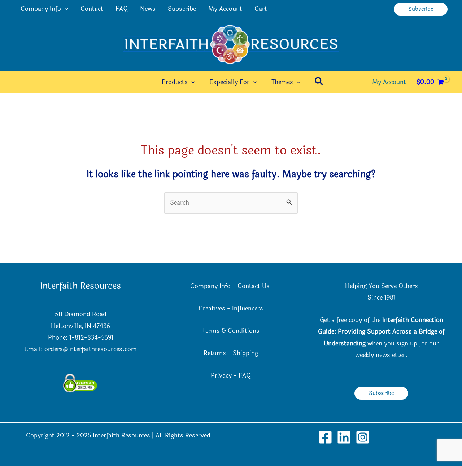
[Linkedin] (344, 437)
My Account (225, 9)
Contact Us (254, 286)
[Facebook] (325, 437)
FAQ (122, 9)
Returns (215, 353)
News (148, 9)
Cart (260, 9)
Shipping (245, 353)
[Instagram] (363, 437)
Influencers (247, 308)
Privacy (221, 375)
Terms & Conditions (231, 331)
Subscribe (182, 9)
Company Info (41, 9)
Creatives (212, 308)
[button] (64, 9)
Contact (91, 9)
